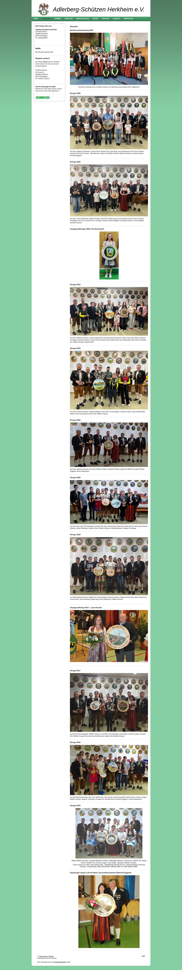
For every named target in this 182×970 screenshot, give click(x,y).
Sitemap (51, 956)
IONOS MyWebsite (60, 962)
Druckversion (43, 956)
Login (143, 956)
